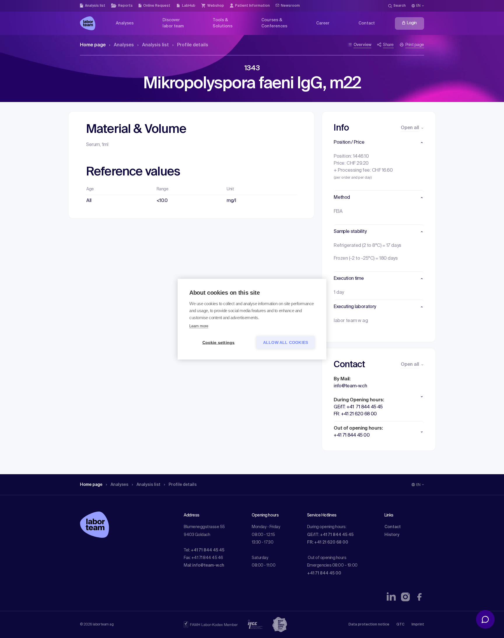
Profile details (192, 45)
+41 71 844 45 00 (324, 573)
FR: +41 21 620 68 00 (327, 542)
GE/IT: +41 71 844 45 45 (330, 535)
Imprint (418, 624)
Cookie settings (218, 342)
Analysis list (155, 45)
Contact (392, 527)
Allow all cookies (285, 342)
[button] (379, 142)
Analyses (124, 45)
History (391, 535)
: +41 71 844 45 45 (206, 550)
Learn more (198, 326)
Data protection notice (369, 624)
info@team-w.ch (208, 565)
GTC (400, 624)
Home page (93, 45)
